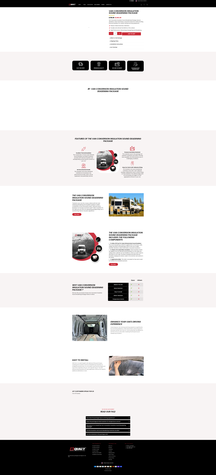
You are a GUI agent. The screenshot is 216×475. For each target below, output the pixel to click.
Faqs (84, 4)
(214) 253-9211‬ (129, 448)
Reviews (110, 447)
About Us (110, 445)
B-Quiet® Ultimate (96, 445)
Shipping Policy (112, 452)
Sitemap (110, 459)
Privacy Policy (111, 457)
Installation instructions (97, 454)
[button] (112, 15)
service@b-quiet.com (131, 446)
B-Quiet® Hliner (95, 451)
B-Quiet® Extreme (96, 447)
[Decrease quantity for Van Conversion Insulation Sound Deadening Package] (111, 33)
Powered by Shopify (107, 470)
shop (79, 4)
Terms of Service (112, 456)
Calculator (90, 4)
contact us (108, 4)
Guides (102, 4)
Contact (110, 451)
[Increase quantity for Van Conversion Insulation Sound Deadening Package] (119, 33)
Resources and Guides (96, 452)
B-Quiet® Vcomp (95, 449)
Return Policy (111, 454)
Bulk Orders (97, 4)
